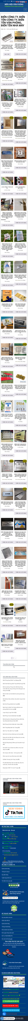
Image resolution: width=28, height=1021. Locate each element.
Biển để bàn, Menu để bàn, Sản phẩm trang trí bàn (14, 699)
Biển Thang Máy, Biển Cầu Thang (10, 727)
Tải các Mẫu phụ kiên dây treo (11, 1001)
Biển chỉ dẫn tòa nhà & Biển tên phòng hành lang (13, 693)
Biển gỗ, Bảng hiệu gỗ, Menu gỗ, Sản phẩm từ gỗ (13, 742)
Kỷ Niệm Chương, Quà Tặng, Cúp (10, 759)
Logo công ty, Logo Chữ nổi (9, 712)
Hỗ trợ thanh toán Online (7, 929)
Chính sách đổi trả (6, 920)
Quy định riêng (5, 874)
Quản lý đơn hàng (6, 868)
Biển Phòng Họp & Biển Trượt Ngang (11, 680)
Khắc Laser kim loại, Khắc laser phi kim (11, 756)
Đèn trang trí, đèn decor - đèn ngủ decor (12, 752)
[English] (18, 1)
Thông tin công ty (6, 871)
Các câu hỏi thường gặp (7, 938)
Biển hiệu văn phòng (14, 4)
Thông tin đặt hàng (6, 926)
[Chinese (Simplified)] (17, 1)
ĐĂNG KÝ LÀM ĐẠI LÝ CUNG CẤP (10, 897)
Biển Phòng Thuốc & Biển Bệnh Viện (11, 715)
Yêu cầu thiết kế (11, 989)
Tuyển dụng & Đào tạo (7, 877)
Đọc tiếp (7, 54)
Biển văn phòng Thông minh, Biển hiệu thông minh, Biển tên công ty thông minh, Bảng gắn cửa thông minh (14, 688)
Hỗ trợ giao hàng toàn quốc (8, 932)
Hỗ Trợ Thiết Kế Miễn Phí (7, 935)
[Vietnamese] (26, 1)
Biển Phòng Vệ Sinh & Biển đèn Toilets (11, 724)
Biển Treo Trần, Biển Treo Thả (9, 730)
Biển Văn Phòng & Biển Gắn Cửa (10, 704)
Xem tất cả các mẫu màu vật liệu (11, 1010)
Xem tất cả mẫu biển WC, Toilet (10, 1005)
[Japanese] (22, 1)
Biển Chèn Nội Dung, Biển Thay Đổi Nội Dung (12, 683)
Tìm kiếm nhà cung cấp (7, 880)
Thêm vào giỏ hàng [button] (21, 54)
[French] (20, 1)
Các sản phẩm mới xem (7, 917)
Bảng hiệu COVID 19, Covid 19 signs (11, 767)
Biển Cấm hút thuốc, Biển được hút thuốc (12, 734)
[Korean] (24, 1)
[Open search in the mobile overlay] (14, 667)
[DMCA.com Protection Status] (14, 911)
